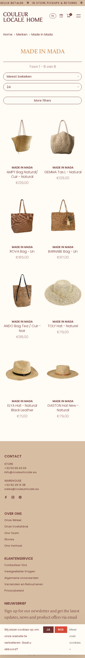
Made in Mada (42, 34)
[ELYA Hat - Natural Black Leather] (22, 371)
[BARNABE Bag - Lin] (63, 217)
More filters (42, 100)
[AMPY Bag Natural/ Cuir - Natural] (22, 137)
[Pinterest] (20, 497)
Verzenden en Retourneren (23, 584)
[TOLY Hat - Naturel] (63, 291)
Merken (21, 34)
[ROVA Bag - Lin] (22, 217)
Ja (48, 629)
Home (7, 34)
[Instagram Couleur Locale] (13, 497)
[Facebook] (5, 497)
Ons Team (11, 533)
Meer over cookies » (75, 639)
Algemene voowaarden (21, 578)
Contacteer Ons (15, 565)
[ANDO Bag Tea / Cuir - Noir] (22, 291)
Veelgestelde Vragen (19, 571)
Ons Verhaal (13, 545)
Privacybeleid (14, 590)
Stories (9, 539)
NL (52, 15)
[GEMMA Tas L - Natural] (63, 137)
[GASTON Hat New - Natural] (63, 371)
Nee (61, 629)
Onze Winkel (12, 520)
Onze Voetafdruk (16, 526)
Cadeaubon (61, 16)
